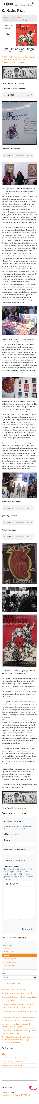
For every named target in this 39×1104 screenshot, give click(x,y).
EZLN (5, 57)
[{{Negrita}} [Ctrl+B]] (7, 884)
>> (35, 977)
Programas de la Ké (10, 962)
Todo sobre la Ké (9, 965)
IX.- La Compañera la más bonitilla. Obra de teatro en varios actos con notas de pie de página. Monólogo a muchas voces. (19, 1039)
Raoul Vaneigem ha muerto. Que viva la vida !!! (18, 993)
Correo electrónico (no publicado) (15, 849)
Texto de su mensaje (11, 866)
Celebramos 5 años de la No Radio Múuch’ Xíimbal (19, 997)
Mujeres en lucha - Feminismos (14, 62)
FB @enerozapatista (18, 808)
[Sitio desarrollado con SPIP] (33, 1088)
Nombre (7, 840)
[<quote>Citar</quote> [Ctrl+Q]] (17, 884)
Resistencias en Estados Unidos (14, 59)
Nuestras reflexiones (10, 959)
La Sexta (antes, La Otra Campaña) (23, 57)
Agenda (6, 948)
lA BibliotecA (8, 952)
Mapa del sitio (6, 1095)
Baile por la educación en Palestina (13, 989)
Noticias (19, 17)
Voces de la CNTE (8, 1001)
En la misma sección (11, 983)
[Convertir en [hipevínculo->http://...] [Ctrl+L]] (14, 884)
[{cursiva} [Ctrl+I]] (10, 884)
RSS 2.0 (26, 1095)
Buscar (4, 973)
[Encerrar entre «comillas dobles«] (21, 884)
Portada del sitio (8, 17)
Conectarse (16, 1095)
